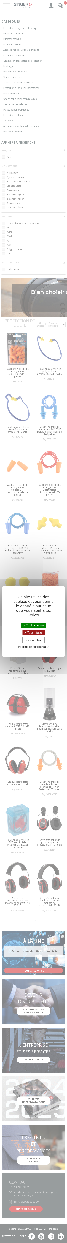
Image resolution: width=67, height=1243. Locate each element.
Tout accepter (34, 625)
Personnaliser (33, 640)
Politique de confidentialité (33, 646)
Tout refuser (35, 632)
